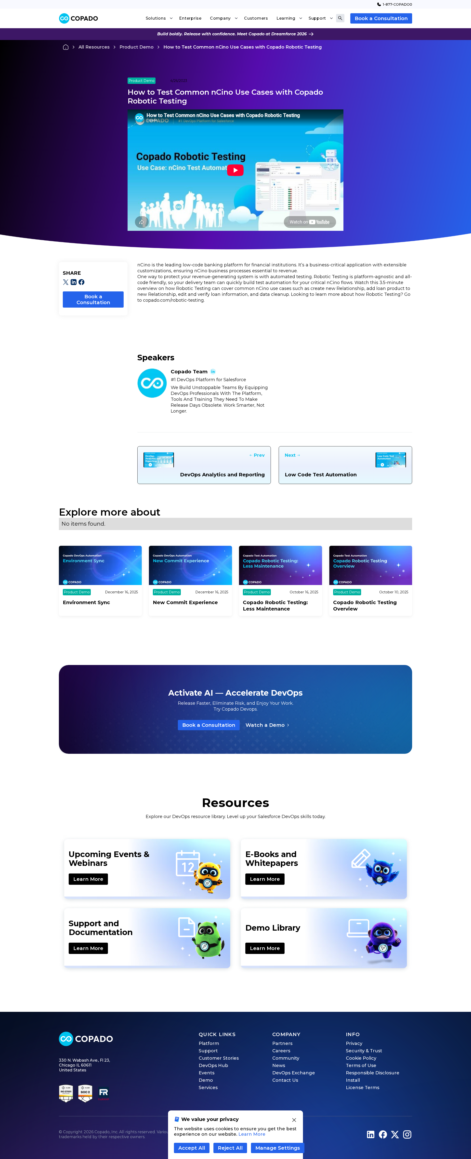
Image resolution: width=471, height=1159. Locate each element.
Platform (209, 1043)
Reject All (230, 1148)
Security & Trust (364, 1051)
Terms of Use (361, 1065)
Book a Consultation (381, 18)
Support (208, 1051)
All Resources (94, 47)
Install (353, 1080)
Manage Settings (277, 1148)
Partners (282, 1043)
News (278, 1065)
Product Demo (136, 47)
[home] (78, 18)
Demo (206, 1080)
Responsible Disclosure (372, 1073)
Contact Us (285, 1080)
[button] (159, 18)
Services (208, 1087)
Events (206, 1073)
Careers (281, 1051)
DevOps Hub (213, 1065)
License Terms (362, 1087)
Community (285, 1058)
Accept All (191, 1148)
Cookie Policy (361, 1058)
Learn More (88, 879)
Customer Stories (219, 1058)
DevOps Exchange (293, 1073)
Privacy (354, 1043)
